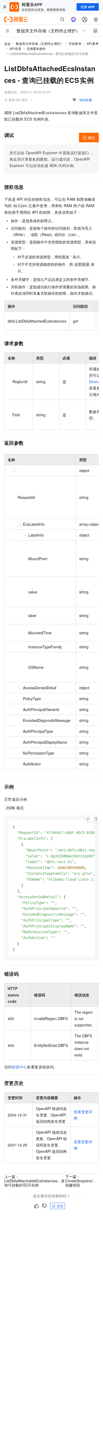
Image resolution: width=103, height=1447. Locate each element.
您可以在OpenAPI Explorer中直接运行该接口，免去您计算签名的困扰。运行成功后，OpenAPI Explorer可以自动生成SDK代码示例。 (51, 159)
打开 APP (88, 7)
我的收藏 (85, 99)
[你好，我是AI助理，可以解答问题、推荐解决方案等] (73, 19)
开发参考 (75, 43)
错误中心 (19, 1066)
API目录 (15, 48)
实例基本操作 (36, 48)
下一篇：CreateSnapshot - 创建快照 (80, 1181)
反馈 (60, 1206)
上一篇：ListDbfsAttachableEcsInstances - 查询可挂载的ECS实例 (34, 1181)
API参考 (93, 43)
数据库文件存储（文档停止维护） (39, 43)
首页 (7, 43)
